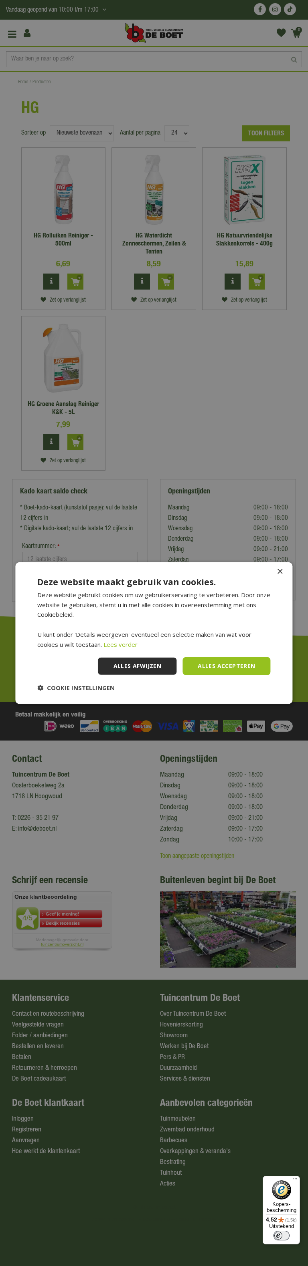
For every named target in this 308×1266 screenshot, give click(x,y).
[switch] (282, 1235)
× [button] (280, 571)
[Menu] (295, 1180)
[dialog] (153, 633)
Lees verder (120, 644)
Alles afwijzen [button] (137, 666)
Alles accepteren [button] (226, 666)
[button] (76, 687)
